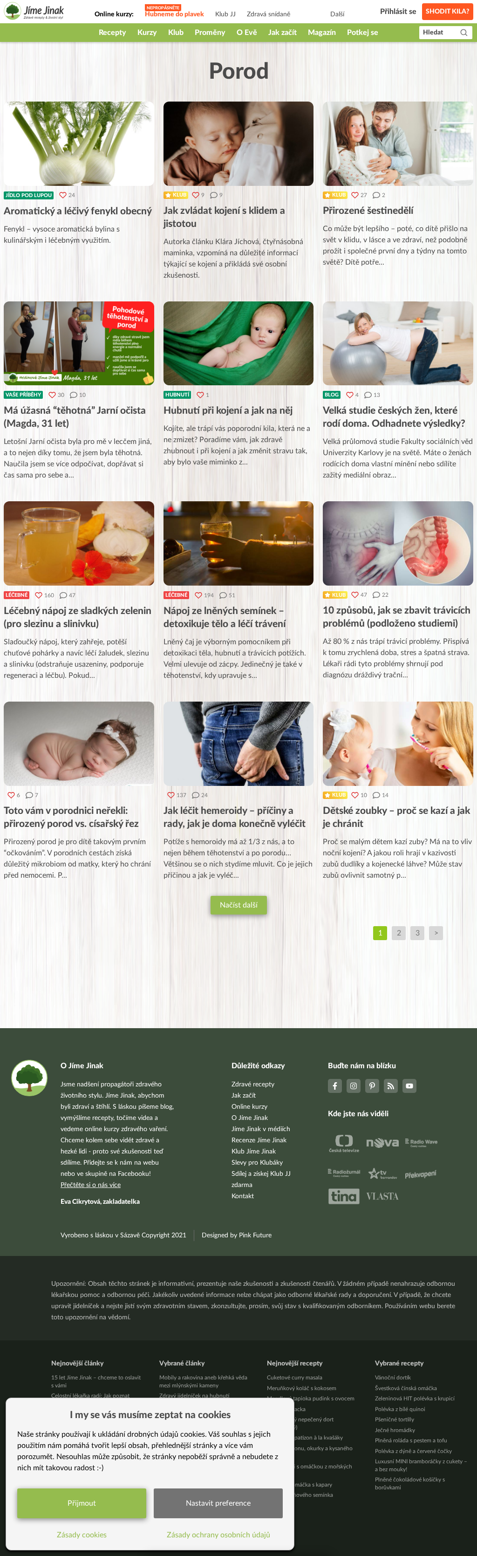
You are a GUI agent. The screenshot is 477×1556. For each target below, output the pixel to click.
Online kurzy (249, 1107)
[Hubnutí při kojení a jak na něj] (239, 343)
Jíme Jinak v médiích (261, 1129)
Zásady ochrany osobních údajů (218, 1535)
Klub (176, 32)
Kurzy (147, 32)
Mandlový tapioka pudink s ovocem (310, 1398)
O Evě (247, 32)
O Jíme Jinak (250, 1118)
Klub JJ (225, 14)
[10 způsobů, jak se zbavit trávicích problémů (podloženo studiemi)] (398, 543)
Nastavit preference (218, 1503)
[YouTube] (409, 1086)
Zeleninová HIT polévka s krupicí (415, 1398)
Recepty (112, 32)
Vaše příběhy (23, 394)
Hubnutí (177, 394)
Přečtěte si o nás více (91, 1185)
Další (337, 14)
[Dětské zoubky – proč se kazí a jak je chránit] (398, 744)
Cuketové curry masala (294, 1377)
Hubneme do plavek (174, 14)
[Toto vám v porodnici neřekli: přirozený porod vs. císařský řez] (79, 744)
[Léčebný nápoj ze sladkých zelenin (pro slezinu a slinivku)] (79, 543)
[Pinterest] (372, 1086)
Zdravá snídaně (268, 14)
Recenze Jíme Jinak (259, 1140)
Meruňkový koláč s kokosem (301, 1388)
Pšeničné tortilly (394, 1419)
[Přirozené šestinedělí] (398, 144)
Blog (332, 394)
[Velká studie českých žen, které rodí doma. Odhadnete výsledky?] (398, 343)
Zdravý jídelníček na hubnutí (194, 1396)
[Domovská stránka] (34, 12)
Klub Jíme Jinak (254, 1151)
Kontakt (243, 1196)
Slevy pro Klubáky (257, 1163)
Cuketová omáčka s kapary (299, 1485)
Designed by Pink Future (237, 1235)
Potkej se (362, 32)
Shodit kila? (448, 11)
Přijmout (82, 1503)
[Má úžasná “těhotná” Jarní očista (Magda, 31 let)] (79, 343)
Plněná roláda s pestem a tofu (411, 1440)
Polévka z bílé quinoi (400, 1409)
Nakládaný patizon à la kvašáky (305, 1437)
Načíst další (239, 905)
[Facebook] (335, 1086)
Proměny (210, 32)
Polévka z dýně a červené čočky (413, 1451)
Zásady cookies (82, 1535)
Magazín (322, 32)
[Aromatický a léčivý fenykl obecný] (79, 144)
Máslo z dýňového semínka (300, 1495)
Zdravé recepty (253, 1084)
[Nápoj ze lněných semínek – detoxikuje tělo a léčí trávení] (239, 543)
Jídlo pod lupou (29, 195)
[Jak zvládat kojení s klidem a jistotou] (239, 144)
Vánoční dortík (393, 1377)
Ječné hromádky (395, 1430)
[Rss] (391, 1086)
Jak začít (282, 32)
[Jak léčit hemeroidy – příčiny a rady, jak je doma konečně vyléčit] (239, 744)
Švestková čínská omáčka (406, 1388)
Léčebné (16, 595)
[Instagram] (354, 1086)
